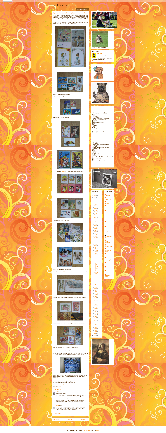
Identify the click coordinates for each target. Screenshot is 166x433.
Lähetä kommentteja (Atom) (71, 422)
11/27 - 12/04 (96, 208)
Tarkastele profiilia (96, 60)
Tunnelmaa (107, 271)
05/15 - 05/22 (96, 302)
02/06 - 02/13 (96, 325)
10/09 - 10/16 (96, 225)
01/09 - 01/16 (96, 328)
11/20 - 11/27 (96, 211)
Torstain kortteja (96, 257)
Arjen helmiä (107, 195)
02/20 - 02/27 (96, 320)
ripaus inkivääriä (108, 246)
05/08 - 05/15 (96, 305)
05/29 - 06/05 (96, 297)
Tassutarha (107, 263)
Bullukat (57, 405)
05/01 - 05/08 (96, 308)
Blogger (97, 430)
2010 (95, 333)
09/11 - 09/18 (96, 237)
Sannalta (63, 171)
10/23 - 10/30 (96, 219)
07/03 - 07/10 (96, 288)
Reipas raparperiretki (108, 242)
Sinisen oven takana (108, 251)
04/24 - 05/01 (96, 311)
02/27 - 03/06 (96, 317)
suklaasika (107, 255)
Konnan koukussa (107, 212)
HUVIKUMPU (59, 4)
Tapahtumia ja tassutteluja (108, 260)
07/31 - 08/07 (96, 254)
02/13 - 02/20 (96, 322)
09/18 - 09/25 (96, 234)
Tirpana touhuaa (108, 267)
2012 (95, 195)
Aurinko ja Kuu (108, 199)
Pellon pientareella (107, 232)
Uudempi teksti (56, 419)
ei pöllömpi (107, 203)
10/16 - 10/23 (96, 222)
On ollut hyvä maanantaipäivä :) (96, 274)
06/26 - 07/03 (96, 291)
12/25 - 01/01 (96, 200)
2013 (95, 193)
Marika (57, 391)
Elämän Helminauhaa (108, 208)
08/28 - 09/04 (96, 242)
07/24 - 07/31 (96, 280)
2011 (95, 197)
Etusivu (70, 419)
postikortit (59, 386)
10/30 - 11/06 (96, 217)
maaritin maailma (108, 227)
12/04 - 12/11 (96, 205)
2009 (95, 335)
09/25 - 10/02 (96, 231)
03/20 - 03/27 (96, 314)
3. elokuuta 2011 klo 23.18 (60, 403)
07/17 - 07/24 (96, 282)
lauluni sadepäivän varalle (107, 218)
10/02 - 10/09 (96, 228)
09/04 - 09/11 (96, 239)
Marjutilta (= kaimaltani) (67, 271)
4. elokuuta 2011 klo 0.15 (60, 411)
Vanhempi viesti (84, 419)
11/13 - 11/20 (96, 214)
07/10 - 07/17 (96, 285)
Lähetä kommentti (57, 413)
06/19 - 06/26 (96, 294)
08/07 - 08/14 (96, 251)
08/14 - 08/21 (96, 248)
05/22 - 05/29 (96, 300)
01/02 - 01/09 (96, 331)
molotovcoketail (87, 430)
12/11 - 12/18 (96, 202)
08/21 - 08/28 (96, 245)
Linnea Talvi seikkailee (107, 223)
